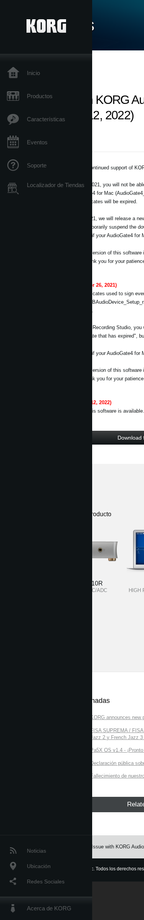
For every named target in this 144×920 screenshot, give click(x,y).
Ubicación (39, 866)
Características (46, 119)
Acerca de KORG (49, 908)
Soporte (36, 165)
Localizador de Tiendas (55, 185)
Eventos (37, 142)
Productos (40, 96)
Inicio (33, 73)
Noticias (36, 851)
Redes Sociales (46, 881)
